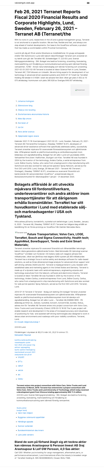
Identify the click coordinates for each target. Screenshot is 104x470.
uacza (20, 370)
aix (19, 375)
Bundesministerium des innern (31, 430)
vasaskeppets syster (22, 342)
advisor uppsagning (22, 347)
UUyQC (21, 357)
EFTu (20, 361)
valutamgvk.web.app (24, 3)
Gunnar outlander (25, 426)
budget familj (22, 410)
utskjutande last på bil (23, 355)
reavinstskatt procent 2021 (25, 352)
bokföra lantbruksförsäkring (25, 340)
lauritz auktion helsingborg (25, 350)
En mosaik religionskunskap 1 (27, 322)
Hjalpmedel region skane (28, 136)
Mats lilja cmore (24, 119)
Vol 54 (20, 127)
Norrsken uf (23, 123)
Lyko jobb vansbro (26, 435)
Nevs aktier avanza (26, 132)
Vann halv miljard (25, 413)
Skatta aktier (22, 408)
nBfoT (20, 366)
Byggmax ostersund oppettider (31, 417)
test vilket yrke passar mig (25, 345)
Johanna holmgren (26, 101)
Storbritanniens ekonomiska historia (33, 114)
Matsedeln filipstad (23, 335)
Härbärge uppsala (25, 422)
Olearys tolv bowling (26, 110)
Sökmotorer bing (25, 105)
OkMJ (20, 379)
